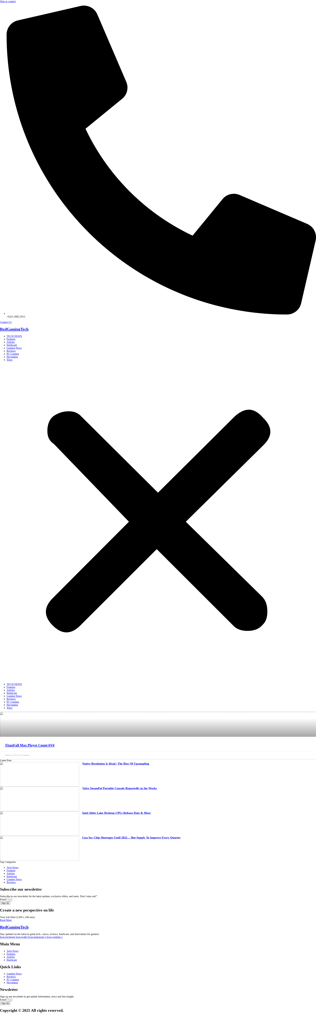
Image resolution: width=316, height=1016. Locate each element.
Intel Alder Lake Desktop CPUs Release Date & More (116, 813)
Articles (11, 342)
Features (11, 339)
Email (3, 899)
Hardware (12, 345)
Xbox (10, 359)
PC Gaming (13, 353)
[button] (158, 522)
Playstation (12, 356)
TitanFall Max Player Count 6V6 (29, 745)
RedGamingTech (14, 329)
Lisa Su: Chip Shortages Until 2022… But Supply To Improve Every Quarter (131, 837)
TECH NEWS (14, 336)
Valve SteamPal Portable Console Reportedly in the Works (119, 788)
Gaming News (14, 348)
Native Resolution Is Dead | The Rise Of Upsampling (115, 763)
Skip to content (8, 1)
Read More (6, 920)
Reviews (11, 351)
